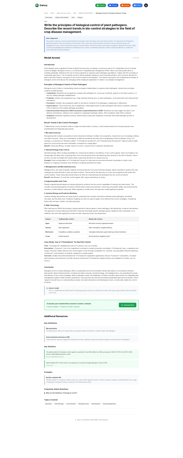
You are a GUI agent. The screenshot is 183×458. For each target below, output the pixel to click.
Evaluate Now (129, 305)
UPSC (52, 13)
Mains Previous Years (63, 13)
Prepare (102, 5)
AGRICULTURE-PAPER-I (86, 13)
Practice (114, 5)
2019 (74, 13)
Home (46, 13)
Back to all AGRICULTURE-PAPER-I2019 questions (92, 420)
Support (126, 5)
